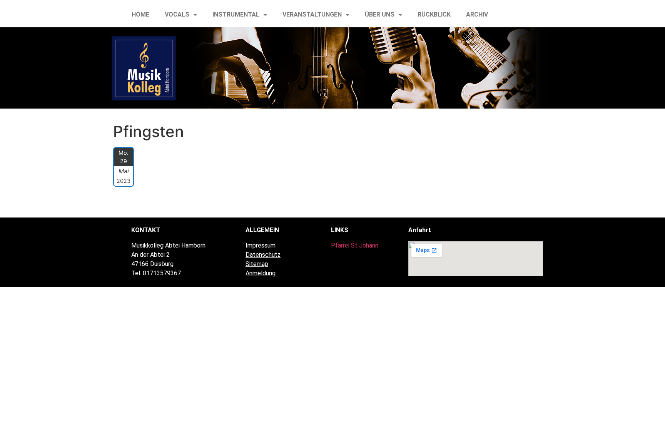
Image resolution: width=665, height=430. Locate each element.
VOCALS (177, 14)
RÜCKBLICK (434, 14)
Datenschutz (263, 254)
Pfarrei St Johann (354, 245)
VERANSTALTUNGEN (312, 14)
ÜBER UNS (379, 14)
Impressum (261, 245)
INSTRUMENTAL (235, 14)
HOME (140, 14)
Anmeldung (261, 273)
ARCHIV (477, 14)
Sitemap (257, 264)
